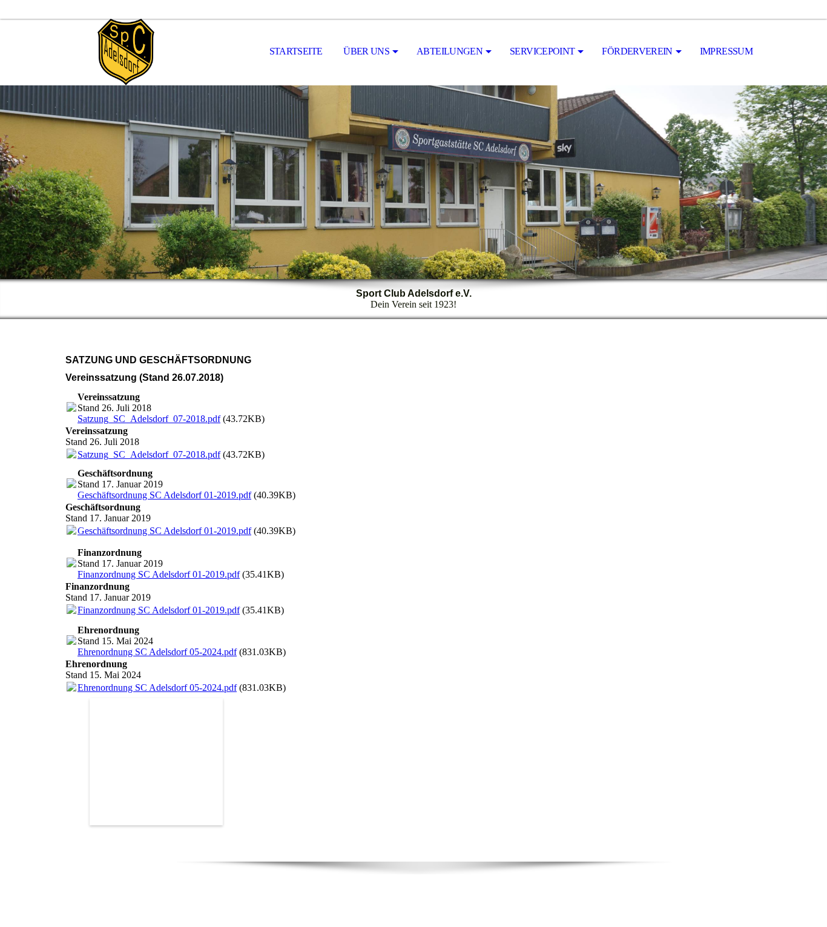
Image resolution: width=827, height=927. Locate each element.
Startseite (296, 51)
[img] (125, 52)
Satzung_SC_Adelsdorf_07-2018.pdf (148, 419)
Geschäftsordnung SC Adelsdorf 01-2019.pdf (164, 495)
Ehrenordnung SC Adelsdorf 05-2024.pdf (157, 652)
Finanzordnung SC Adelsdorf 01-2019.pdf (158, 574)
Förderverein (637, 51)
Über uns (366, 51)
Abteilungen (450, 51)
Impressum (726, 51)
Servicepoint (542, 51)
